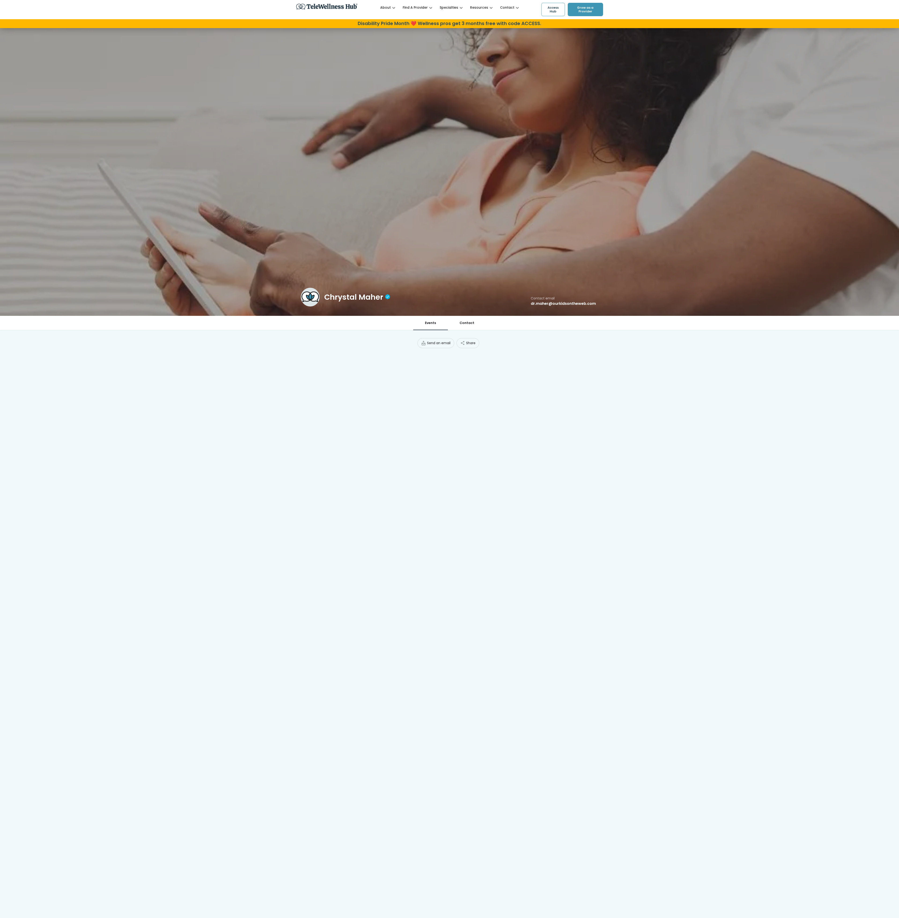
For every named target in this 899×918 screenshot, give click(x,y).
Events (430, 323)
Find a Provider (415, 7)
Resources (479, 7)
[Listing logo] (310, 297)
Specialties (449, 7)
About (385, 7)
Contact (507, 7)
